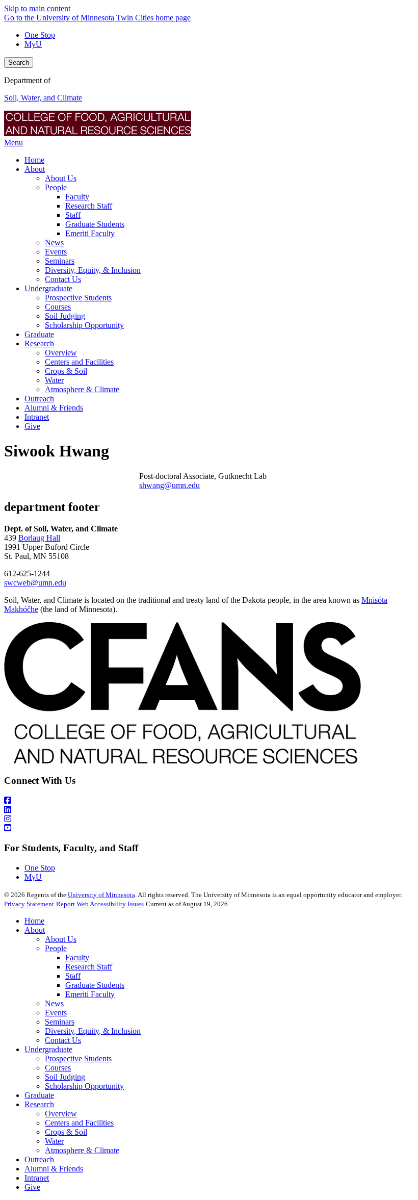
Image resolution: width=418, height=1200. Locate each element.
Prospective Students (78, 1058)
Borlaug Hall (39, 537)
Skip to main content (37, 8)
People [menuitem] (56, 187)
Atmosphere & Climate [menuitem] (82, 389)
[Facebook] (209, 800)
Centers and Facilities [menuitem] (79, 362)
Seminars (59, 1021)
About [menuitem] (34, 169)
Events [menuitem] (56, 251)
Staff (73, 976)
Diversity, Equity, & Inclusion (93, 1031)
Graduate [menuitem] (39, 334)
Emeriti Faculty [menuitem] (90, 233)
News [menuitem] (54, 242)
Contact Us (63, 1040)
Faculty (77, 957)
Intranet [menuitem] (36, 417)
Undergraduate (48, 1049)
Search (18, 62)
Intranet (36, 1177)
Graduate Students (94, 985)
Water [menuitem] (54, 380)
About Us (60, 939)
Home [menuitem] (34, 160)
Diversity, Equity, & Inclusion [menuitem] (93, 270)
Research (39, 1104)
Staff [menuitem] (73, 215)
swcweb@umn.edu (35, 582)
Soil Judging (65, 1077)
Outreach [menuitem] (39, 398)
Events (56, 1012)
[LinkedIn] (209, 809)
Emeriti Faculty (90, 994)
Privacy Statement (29, 904)
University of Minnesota (101, 895)
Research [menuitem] (39, 343)
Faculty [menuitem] (77, 196)
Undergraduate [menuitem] (48, 288)
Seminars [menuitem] (59, 261)
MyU (33, 44)
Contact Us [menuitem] (63, 279)
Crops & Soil (66, 1132)
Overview (61, 1113)
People (56, 948)
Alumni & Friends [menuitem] (53, 407)
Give (32, 1187)
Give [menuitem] (32, 426)
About (34, 930)
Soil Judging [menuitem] (65, 316)
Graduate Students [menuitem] (94, 224)
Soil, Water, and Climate (43, 97)
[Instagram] (209, 819)
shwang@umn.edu (169, 485)
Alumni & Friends (53, 1168)
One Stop (39, 35)
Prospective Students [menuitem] (78, 297)
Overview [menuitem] (61, 352)
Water (54, 1141)
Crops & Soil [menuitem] (66, 371)
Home (34, 920)
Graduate (39, 1095)
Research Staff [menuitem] (88, 205)
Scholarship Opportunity (84, 1086)
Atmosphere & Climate (82, 1150)
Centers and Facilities (79, 1122)
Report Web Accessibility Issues (100, 904)
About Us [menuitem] (60, 178)
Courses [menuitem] (58, 306)
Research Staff (88, 966)
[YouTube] (209, 828)
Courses (58, 1067)
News (54, 1003)
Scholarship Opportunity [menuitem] (84, 325)
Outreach (39, 1159)
